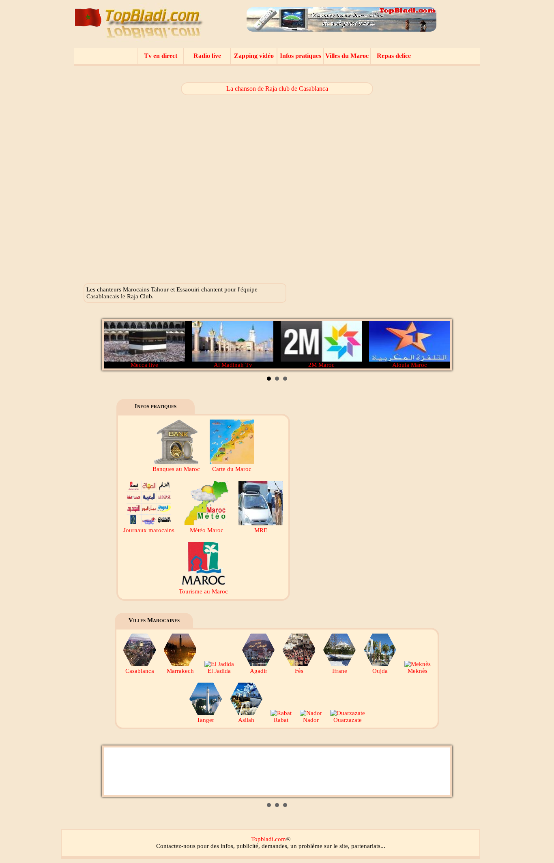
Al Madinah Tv (233, 365)
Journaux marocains (148, 530)
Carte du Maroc (231, 469)
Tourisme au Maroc (203, 591)
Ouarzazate (347, 720)
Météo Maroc (206, 530)
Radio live (207, 55)
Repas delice (394, 55)
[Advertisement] (418, 182)
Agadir (258, 671)
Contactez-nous (175, 846)
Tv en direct (160, 55)
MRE (260, 530)
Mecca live (144, 365)
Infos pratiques (300, 55)
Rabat (281, 720)
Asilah (246, 720)
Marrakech (180, 671)
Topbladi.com (268, 839)
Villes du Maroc (347, 55)
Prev (114, 344)
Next (439, 344)
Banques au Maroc (176, 469)
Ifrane (339, 671)
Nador (311, 720)
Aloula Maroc (409, 365)
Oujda (380, 671)
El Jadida (219, 671)
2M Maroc (321, 365)
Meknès (417, 671)
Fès (299, 671)
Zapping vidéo (254, 55)
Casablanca (139, 671)
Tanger (205, 720)
